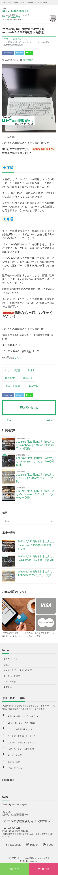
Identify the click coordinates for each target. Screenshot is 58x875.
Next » (48, 420)
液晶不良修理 (12, 386)
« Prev (8, 420)
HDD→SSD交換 (15, 768)
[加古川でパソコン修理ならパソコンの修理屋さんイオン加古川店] (16, 10)
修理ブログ (28, 60)
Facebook (9, 53)
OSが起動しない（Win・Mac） (22, 723)
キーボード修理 (15, 755)
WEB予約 (43, 869)
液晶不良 (28, 378)
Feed (49, 844)
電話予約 (14, 869)
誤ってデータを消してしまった (22, 736)
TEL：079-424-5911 (11, 17)
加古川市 (10, 378)
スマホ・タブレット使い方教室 (18, 670)
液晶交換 (33, 386)
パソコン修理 (12, 370)
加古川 (31, 370)
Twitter (20, 53)
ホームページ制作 (12, 676)
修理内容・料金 (11, 659)
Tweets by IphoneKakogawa (14, 804)
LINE (30, 53)
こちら (18, 357)
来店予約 (8, 687)
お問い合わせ (30, 407)
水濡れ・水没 (14, 762)
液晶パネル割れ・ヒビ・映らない (23, 716)
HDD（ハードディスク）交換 (21, 749)
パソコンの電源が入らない (20, 729)
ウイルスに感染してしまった (21, 742)
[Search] (52, 521)
